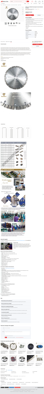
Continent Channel (30, 389)
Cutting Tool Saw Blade (27, 382)
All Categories (3, 3)
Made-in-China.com (19, 390)
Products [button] (12, 1)
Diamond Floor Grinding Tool (4, 371)
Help (31, 3)
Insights (36, 389)
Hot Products (8, 389)
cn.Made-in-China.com (28, 390)
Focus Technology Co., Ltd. (17, 391)
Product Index (33, 389)
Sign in (42, 1)
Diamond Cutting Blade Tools (35, 382)
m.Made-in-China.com (24, 390)
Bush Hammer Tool (13, 371)
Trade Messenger (11, 387)
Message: (3, 331)
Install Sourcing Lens (18, 387)
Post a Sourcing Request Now (19, 337)
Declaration (29, 391)
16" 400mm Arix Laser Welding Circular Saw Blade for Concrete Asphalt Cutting (30, 352)
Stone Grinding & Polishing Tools (25, 372)
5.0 (35, 42)
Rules (42, 3)
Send (5, 337)
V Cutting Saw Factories (15, 382)
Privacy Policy (32, 391)
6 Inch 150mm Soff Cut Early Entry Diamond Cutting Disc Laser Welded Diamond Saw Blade (39, 352)
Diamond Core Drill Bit (13, 372)
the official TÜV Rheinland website (21, 240)
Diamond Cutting (9, 382)
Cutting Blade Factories (21, 382)
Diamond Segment (24, 371)
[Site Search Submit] (28, 1)
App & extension (35, 3)
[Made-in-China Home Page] (4, 1)
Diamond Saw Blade (35, 371)
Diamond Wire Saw (3, 372)
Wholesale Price (26, 389)
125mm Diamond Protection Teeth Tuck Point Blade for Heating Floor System (13, 364)
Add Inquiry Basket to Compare (12, 25)
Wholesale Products (22, 389)
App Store (2, 387)
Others (33, 372)
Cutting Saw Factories (3, 382)
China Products (11, 389)
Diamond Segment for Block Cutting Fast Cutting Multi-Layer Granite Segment (22, 352)
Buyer (28, 3)
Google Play (6, 387)
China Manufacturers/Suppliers (16, 389)
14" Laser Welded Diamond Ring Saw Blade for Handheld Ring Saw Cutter (4, 352)
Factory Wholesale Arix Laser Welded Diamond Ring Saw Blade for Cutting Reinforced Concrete (13, 352)
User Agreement (25, 391)
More (1, 385)
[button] (25, 1)
